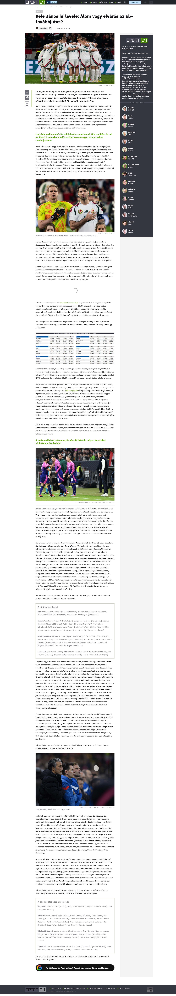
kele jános (70, 7)
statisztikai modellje (69, 303)
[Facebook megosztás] (27, 92)
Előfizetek (135, 2)
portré (119, 2)
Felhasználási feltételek (74, 988)
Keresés (125, 2)
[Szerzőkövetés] (50, 28)
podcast (85, 2)
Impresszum (56, 988)
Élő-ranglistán (71, 390)
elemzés (94, 2)
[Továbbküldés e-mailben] (27, 98)
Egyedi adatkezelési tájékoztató (102, 988)
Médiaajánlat (124, 988)
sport (39, 7)
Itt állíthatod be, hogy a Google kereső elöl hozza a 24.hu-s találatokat (77, 968)
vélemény (103, 2)
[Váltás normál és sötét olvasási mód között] (145, 2)
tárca (111, 2)
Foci (39, 11)
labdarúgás (49, 7)
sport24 (60, 7)
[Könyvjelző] (27, 104)
